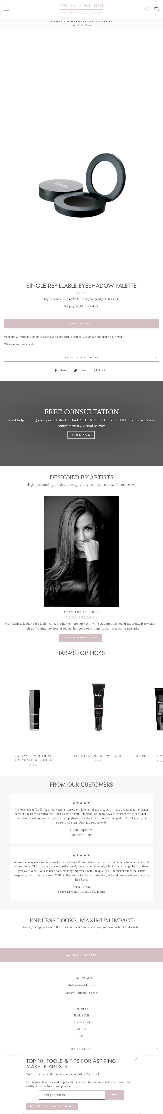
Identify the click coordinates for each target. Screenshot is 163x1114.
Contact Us (81, 1009)
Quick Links (81, 1049)
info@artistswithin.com (81, 985)
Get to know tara (80, 637)
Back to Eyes (84, 955)
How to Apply (81, 1022)
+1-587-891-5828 (81, 978)
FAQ (81, 1035)
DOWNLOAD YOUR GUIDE (52, 1106)
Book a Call (81, 1015)
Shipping (69, 306)
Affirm (81, 1029)
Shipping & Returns (81, 357)
